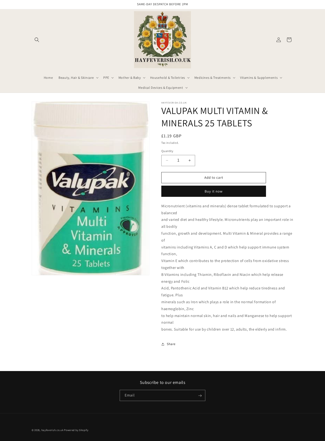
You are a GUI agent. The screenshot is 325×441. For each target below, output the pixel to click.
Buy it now (214, 191)
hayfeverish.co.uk (52, 430)
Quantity (167, 151)
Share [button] (171, 344)
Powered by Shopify (76, 430)
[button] (37, 40)
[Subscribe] (200, 395)
